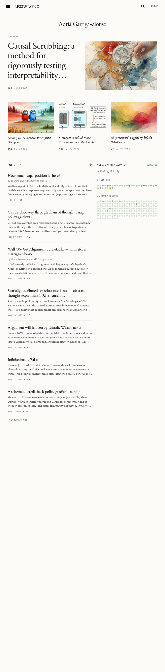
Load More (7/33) (18, 420)
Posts (11, 165)
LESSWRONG (26, 7)
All (22, 165)
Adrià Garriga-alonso (82, 24)
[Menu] (8, 6)
